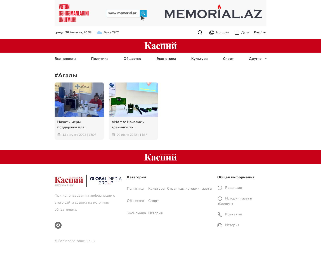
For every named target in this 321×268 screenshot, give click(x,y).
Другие (255, 58)
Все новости (65, 58)
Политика (99, 58)
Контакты (233, 214)
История (222, 32)
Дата (245, 32)
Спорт (228, 58)
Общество (132, 58)
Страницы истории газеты (189, 188)
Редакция (233, 187)
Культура (199, 58)
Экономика (166, 58)
